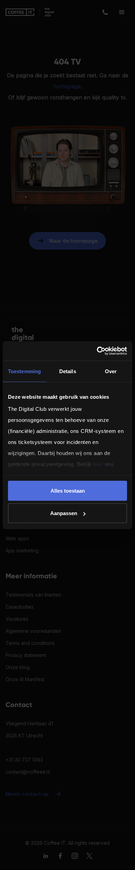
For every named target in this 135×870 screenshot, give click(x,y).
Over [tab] (111, 371)
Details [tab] (67, 371)
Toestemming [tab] (24, 371)
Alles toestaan (68, 490)
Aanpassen (63, 513)
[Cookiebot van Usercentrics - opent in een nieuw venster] (97, 351)
